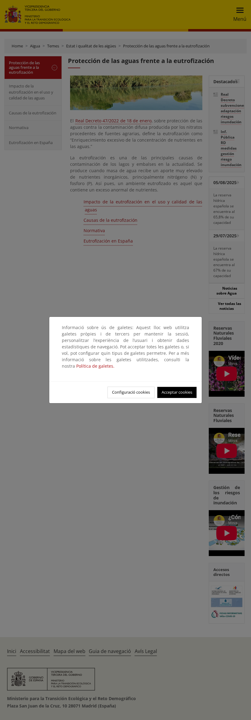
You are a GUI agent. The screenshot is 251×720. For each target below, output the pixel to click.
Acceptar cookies (177, 392)
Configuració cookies (131, 392)
